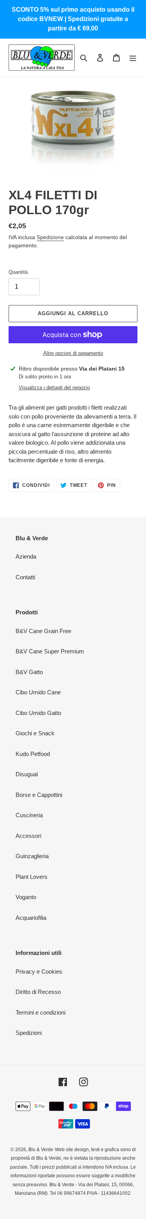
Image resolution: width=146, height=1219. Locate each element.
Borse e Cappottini (39, 794)
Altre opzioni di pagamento (73, 353)
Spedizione (50, 237)
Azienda (26, 556)
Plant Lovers (31, 876)
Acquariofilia (31, 917)
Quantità (18, 272)
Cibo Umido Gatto (38, 713)
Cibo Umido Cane (38, 692)
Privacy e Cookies (39, 971)
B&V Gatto (29, 672)
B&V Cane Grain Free (43, 631)
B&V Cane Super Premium (50, 651)
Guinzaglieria (32, 856)
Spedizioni (29, 1032)
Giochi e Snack (35, 733)
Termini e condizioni (40, 1012)
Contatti (25, 577)
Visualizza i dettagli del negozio (54, 387)
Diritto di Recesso (38, 991)
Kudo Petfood (33, 754)
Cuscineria (29, 815)
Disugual (27, 774)
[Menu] (133, 57)
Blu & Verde (40, 1149)
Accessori (28, 835)
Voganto (26, 897)
